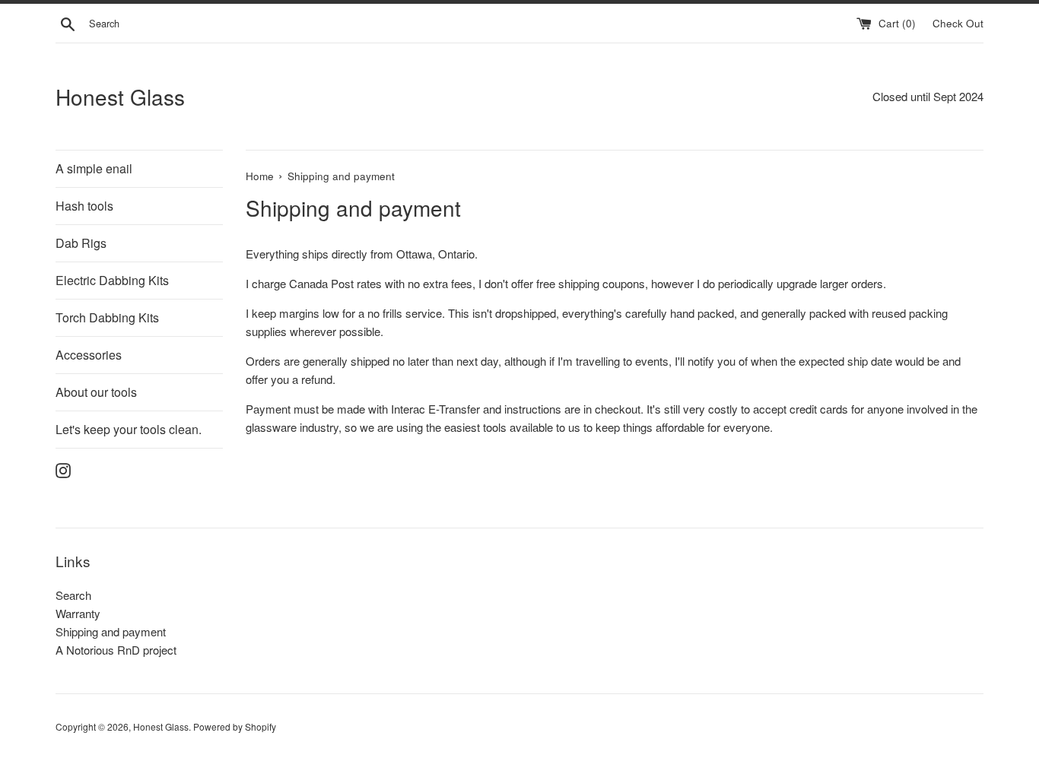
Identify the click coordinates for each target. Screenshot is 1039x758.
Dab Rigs (81, 243)
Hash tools (84, 205)
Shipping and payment (111, 631)
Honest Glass (120, 97)
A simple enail (94, 168)
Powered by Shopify (234, 726)
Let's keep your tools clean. (129, 429)
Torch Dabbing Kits (107, 317)
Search (73, 595)
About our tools (96, 392)
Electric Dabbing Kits (112, 280)
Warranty (78, 613)
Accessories (89, 354)
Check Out (958, 23)
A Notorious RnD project (116, 650)
